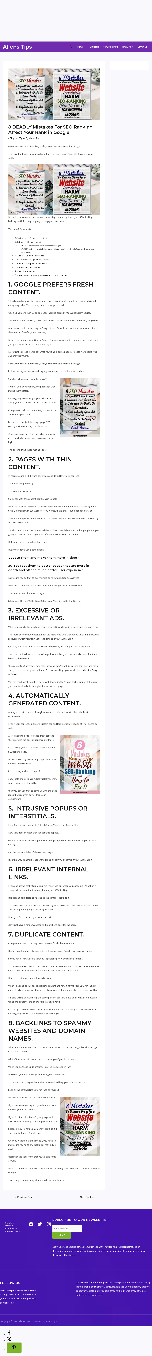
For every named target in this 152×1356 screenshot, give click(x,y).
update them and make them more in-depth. (43, 246)
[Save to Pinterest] (14, 1348)
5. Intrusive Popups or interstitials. (33, 263)
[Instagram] (49, 1224)
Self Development (110, 47)
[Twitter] (40, 1224)
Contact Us (142, 47)
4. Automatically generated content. (33, 259)
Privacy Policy (127, 47)
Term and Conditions (12, 1231)
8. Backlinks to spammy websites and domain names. (42, 275)
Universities (94, 47)
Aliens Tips (17, 47)
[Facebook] (31, 1224)
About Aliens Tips (11, 1228)
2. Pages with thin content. (29, 242)
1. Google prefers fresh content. (32, 238)
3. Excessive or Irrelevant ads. (31, 255)
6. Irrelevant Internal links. (29, 267)
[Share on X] (9, 1340)
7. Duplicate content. (26, 271)
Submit (61, 1235)
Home (80, 47)
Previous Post (23, 1197)
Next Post (87, 1197)
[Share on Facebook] (9, 1334)
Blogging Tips (17, 138)
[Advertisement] (76, 21)
